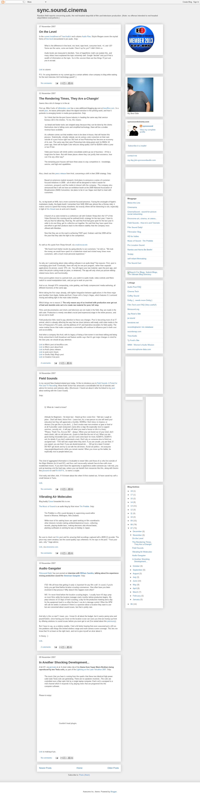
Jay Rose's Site (134, 314)
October (136, 566)
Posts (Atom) (84, 775)
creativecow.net (81, 245)
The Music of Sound (47, 506)
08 (131, 524)
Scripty (130, 254)
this (57, 537)
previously (111, 621)
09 (131, 521)
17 (131, 495)
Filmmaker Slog (134, 232)
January (136, 599)
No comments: (47, 83)
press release (60, 173)
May (135, 585)
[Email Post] (57, 83)
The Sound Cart (134, 263)
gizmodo (52, 667)
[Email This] (61, 83)
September (138, 570)
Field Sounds (48, 378)
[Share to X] (66, 83)
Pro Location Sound (135, 245)
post (46, 111)
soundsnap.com (134, 331)
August (136, 573)
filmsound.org (133, 309)
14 (131, 502)
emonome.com (52, 547)
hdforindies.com (64, 108)
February (137, 596)
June (135, 581)
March (136, 592)
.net (47, 471)
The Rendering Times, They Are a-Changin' (69, 98)
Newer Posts (45, 768)
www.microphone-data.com (139, 349)
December (137, 531)
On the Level (48, 31)
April (135, 588)
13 (131, 506)
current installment (51, 36)
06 (131, 604)
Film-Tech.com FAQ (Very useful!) (141, 305)
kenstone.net (133, 322)
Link (40, 70)
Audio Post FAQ (134, 287)
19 (131, 491)
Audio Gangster (50, 568)
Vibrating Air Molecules (55, 496)
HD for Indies (133, 236)
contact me (132, 156)
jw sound (131, 318)
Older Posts (113, 768)
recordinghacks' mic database (140, 327)
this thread (51, 209)
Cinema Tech (133, 291)
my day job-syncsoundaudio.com (141, 160)
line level (49, 39)
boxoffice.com (108, 108)
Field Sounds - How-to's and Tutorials (143, 223)
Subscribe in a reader (137, 146)
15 (131, 498)
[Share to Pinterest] (72, 83)
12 (131, 510)
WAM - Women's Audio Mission (140, 345)
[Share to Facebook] (69, 83)
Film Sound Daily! (135, 227)
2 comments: (46, 647)
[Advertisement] (141, 65)
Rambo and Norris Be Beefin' (140, 250)
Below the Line (133, 203)
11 (131, 513)
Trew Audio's (66, 36)
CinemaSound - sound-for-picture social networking (141, 213)
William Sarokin (87, 573)
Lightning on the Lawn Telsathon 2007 (91, 670)
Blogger (113, 792)
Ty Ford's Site (133, 340)
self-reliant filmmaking (136, 258)
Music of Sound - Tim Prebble (140, 241)
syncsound (148, 126)
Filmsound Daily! (45, 573)
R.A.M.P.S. (60, 471)
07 (131, 528)
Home (79, 768)
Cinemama (132, 207)
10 (131, 517)
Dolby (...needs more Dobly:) (139, 300)
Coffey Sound (133, 296)
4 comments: (46, 363)
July (135, 577)
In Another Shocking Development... (64, 662)
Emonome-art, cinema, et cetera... (142, 218)
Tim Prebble (84, 506)
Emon (50, 501)
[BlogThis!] (64, 83)
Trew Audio (132, 336)
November (137, 535)
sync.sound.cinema (62, 10)
